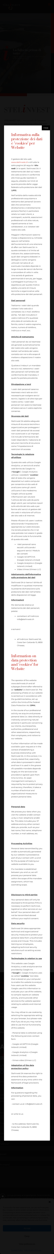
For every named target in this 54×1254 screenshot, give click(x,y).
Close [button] (45, 128)
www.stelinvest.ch (19, 162)
